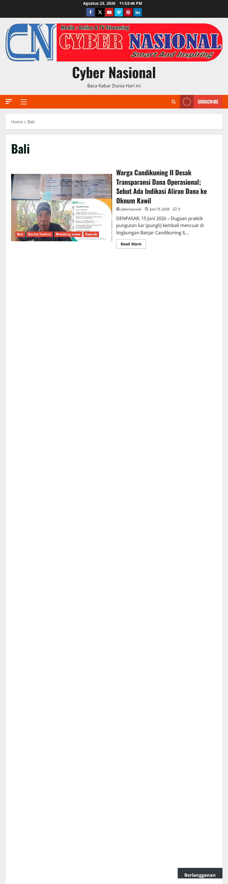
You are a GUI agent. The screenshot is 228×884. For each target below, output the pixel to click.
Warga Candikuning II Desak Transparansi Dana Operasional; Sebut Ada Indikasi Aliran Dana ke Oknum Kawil (61, 207)
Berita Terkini (39, 234)
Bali (20, 234)
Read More (133, 245)
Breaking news (68, 234)
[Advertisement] (114, 297)
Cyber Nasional (114, 71)
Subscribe (208, 101)
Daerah (91, 234)
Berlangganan (200, 875)
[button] (9, 101)
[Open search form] (174, 102)
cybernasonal (130, 209)
